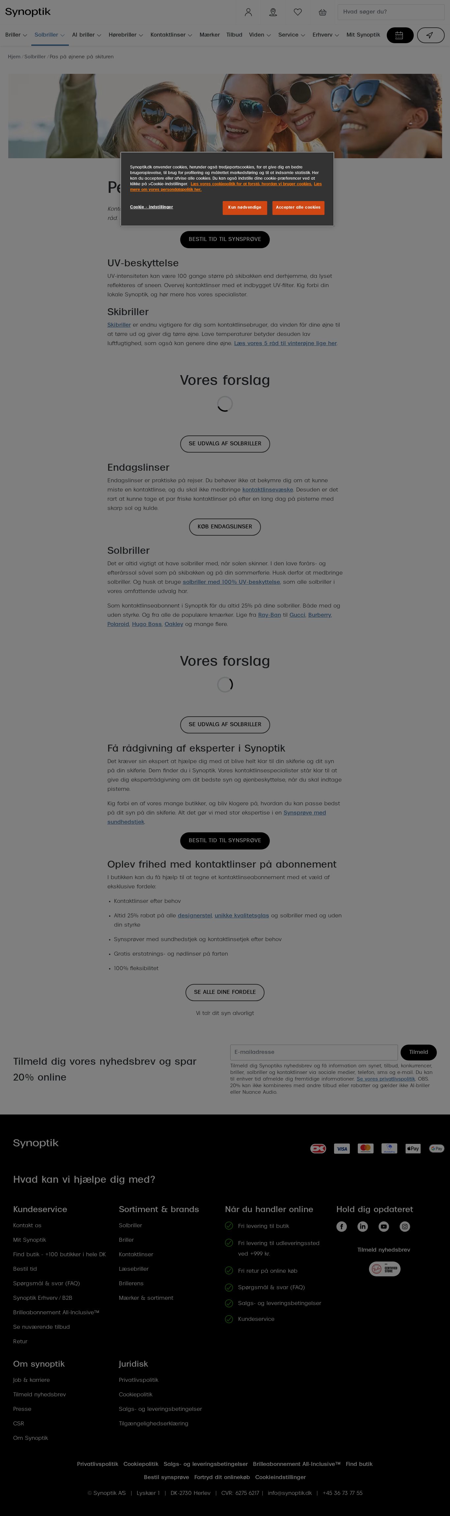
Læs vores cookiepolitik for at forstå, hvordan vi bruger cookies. (251, 184)
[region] (227, 189)
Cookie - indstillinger (151, 207)
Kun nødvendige (244, 208)
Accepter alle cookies (298, 208)
